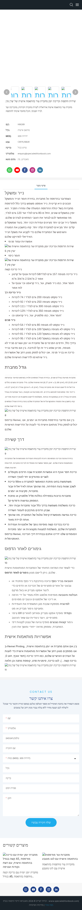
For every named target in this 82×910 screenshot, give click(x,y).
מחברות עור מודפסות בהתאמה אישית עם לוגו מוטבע (58, 866)
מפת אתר (49, 905)
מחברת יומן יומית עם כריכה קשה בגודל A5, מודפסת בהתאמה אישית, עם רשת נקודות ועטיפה (20, 874)
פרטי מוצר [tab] (41, 186)
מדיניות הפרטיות (36, 905)
